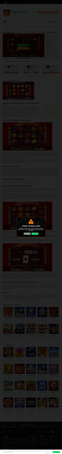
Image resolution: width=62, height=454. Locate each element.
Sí (34, 233)
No (27, 233)
